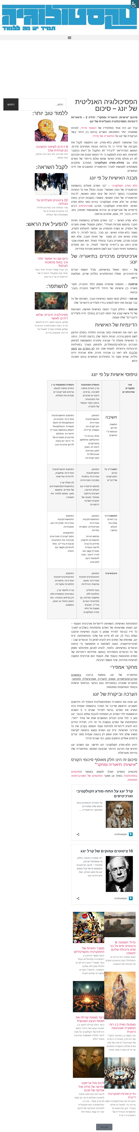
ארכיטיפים (85, 206)
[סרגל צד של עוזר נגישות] (135, 4)
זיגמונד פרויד (88, 128)
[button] (69, 37)
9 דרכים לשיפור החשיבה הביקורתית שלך (52, 148)
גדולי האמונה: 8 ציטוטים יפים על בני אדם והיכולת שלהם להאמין (123, 948)
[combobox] (43, 104)
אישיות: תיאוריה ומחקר (116, 764)
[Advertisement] (69, 71)
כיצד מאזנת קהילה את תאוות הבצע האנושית (90, 1019)
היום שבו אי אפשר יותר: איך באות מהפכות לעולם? (52, 262)
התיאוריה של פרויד (103, 136)
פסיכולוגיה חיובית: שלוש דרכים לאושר (52, 316)
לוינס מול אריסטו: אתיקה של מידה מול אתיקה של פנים (91, 1086)
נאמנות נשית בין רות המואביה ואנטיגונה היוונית (123, 1028)
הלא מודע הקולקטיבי (124, 185)
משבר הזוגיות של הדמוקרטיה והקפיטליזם (89, 950)
